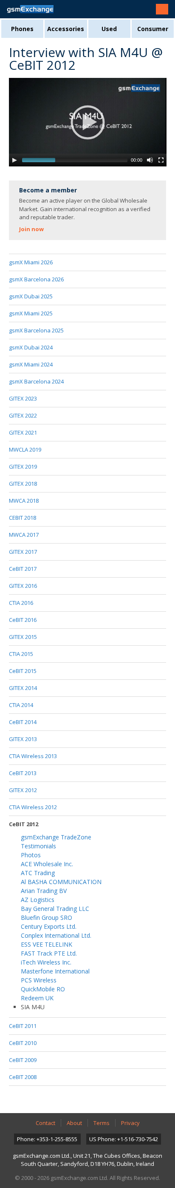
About (74, 1123)
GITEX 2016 (23, 586)
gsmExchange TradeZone (56, 837)
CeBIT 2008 (23, 1077)
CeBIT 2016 (23, 620)
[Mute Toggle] (150, 160)
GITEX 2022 (23, 415)
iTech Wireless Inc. (46, 962)
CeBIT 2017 (23, 569)
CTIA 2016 (21, 603)
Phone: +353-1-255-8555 (47, 1139)
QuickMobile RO (43, 989)
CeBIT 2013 (23, 773)
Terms (101, 1123)
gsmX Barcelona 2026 (36, 279)
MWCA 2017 (24, 534)
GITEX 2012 (23, 790)
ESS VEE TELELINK (46, 944)
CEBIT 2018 (22, 517)
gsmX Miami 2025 (31, 313)
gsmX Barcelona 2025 (36, 330)
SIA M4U (33, 1007)
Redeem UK (37, 998)
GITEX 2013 (23, 739)
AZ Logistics (37, 900)
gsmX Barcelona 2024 (36, 381)
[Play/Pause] (14, 160)
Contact (45, 1123)
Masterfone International (55, 971)
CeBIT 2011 (23, 1026)
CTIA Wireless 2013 (33, 756)
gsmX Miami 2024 (31, 364)
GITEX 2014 (23, 688)
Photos (31, 855)
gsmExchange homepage (30, 9)
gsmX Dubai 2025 (31, 296)
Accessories (65, 29)
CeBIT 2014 (23, 722)
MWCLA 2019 (25, 449)
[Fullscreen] (161, 160)
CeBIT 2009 (23, 1060)
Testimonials (38, 846)
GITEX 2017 (23, 551)
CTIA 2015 (21, 654)
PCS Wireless (38, 980)
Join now (31, 229)
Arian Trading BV (44, 891)
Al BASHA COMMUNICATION (61, 882)
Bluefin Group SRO (46, 917)
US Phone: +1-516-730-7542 (123, 1139)
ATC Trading (38, 873)
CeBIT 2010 (23, 1043)
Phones (22, 29)
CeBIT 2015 (23, 671)
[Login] (162, 9)
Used (109, 29)
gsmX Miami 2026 (31, 262)
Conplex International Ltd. (56, 935)
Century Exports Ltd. (48, 926)
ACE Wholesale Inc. (47, 864)
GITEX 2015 (23, 637)
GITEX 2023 (23, 398)
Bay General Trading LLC (55, 909)
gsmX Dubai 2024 (31, 347)
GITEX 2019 (23, 466)
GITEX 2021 (23, 432)
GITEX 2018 (23, 483)
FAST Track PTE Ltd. (49, 953)
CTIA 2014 (21, 705)
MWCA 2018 (24, 500)
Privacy (130, 1123)
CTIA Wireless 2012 (33, 807)
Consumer (152, 29)
